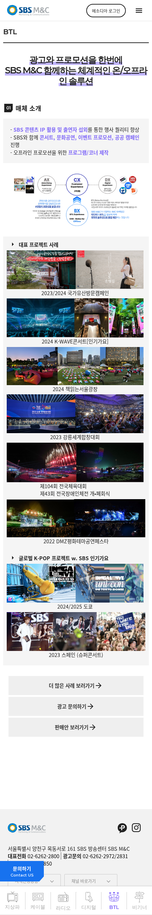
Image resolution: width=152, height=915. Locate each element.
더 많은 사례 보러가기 (71, 685)
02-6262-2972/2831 (105, 856)
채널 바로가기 (83, 881)
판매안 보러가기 (71, 727)
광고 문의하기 (71, 706)
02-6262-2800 (43, 856)
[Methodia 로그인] (106, 10)
